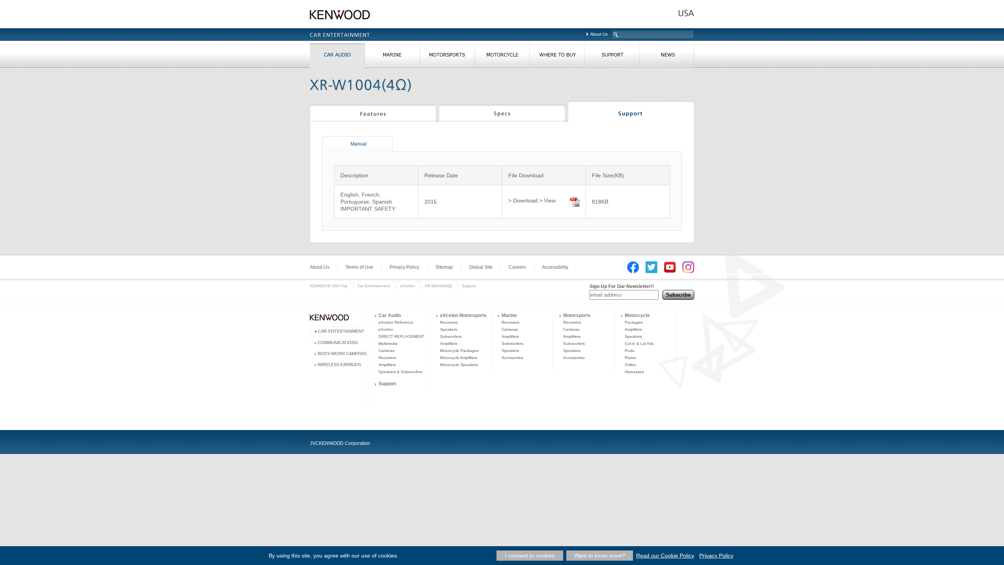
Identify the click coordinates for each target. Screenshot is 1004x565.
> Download (523, 200)
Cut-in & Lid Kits (639, 343)
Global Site (481, 267)
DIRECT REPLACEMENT (401, 336)
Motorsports (577, 315)
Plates (630, 357)
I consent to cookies (530, 555)
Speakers (448, 329)
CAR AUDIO (337, 56)
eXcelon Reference (395, 322)
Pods (629, 350)
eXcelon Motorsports (463, 315)
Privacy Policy (404, 267)
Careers (517, 267)
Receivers (387, 357)
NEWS (666, 56)
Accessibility (555, 267)
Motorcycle (637, 315)
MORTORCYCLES (502, 56)
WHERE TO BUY (556, 56)
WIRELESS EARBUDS (339, 364)
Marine (509, 315)
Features (373, 112)
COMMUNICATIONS (338, 342)
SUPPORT (611, 56)
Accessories (512, 357)
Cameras (386, 350)
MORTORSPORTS (447, 56)
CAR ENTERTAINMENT (341, 331)
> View (547, 200)
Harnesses (634, 372)
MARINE (392, 56)
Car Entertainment (373, 286)
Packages (634, 322)
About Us (599, 34)
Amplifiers (387, 365)
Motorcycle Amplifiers (458, 357)
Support (631, 112)
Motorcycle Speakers (459, 365)
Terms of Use (359, 267)
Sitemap (444, 267)
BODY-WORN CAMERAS (342, 353)
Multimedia (388, 343)
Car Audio (389, 315)
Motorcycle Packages (459, 350)
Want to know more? (599, 555)
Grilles (630, 365)
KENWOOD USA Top (328, 286)
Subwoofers (451, 336)
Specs (502, 112)
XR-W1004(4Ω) (438, 286)
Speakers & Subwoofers (400, 372)
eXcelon (407, 286)
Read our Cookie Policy (665, 555)
